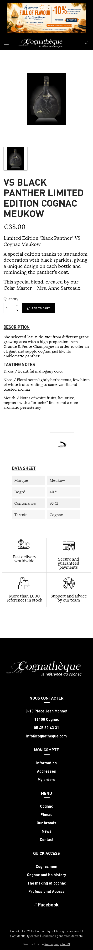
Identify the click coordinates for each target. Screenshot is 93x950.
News (47, 831)
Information (46, 763)
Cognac (46, 806)
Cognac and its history (46, 874)
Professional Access (46, 891)
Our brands (46, 823)
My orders (46, 779)
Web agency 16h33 (57, 944)
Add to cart (40, 308)
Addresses (46, 771)
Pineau (46, 814)
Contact (46, 839)
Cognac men (46, 866)
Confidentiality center (24, 936)
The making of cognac (46, 883)
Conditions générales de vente (62, 936)
